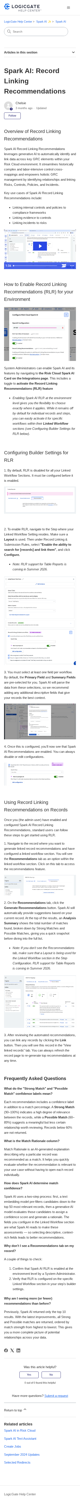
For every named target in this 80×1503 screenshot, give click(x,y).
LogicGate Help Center (18, 21)
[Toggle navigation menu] (68, 7)
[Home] (22, 8)
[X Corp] (12, 1350)
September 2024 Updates (22, 1454)
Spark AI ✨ (43, 21)
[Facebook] (6, 1350)
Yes (29, 1374)
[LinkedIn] (18, 1350)
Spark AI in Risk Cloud (19, 1430)
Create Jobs (12, 1446)
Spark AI (60, 21)
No (51, 1374)
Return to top (13, 1410)
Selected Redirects (17, 1462)
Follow (12, 115)
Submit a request (56, 1396)
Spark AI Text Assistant (20, 1438)
